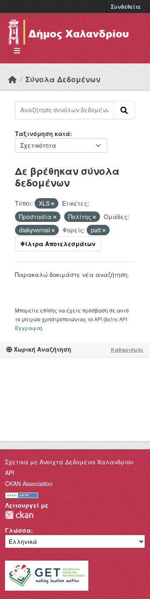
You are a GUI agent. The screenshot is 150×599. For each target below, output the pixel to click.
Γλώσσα (18, 530)
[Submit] (124, 110)
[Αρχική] (12, 79)
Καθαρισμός (127, 349)
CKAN (19, 515)
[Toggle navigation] (16, 51)
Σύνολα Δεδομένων (62, 79)
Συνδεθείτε (126, 6)
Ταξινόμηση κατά (42, 133)
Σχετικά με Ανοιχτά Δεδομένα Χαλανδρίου (69, 462)
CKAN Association (28, 483)
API (98, 318)
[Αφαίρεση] (52, 203)
